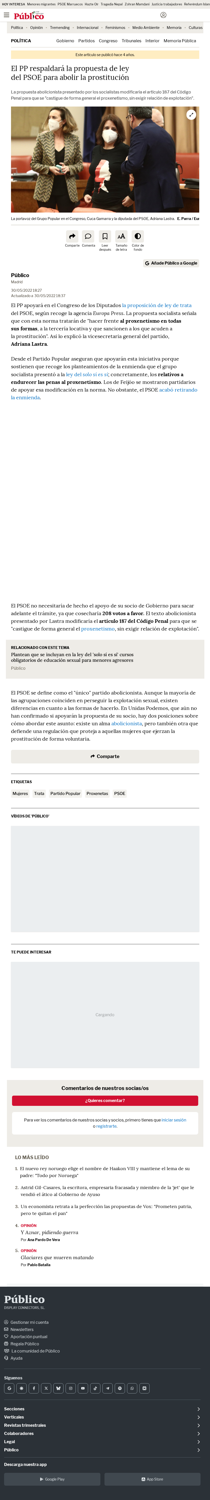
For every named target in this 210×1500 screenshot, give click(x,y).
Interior (152, 40)
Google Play (55, 1479)
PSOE (119, 793)
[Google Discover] (21, 1388)
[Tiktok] (95, 1388)
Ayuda (16, 1358)
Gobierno (65, 40)
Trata (39, 793)
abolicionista (126, 723)
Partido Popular (65, 793)
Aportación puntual (28, 1336)
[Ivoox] (144, 1388)
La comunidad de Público (35, 1351)
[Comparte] (72, 236)
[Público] (96, 16)
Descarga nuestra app (25, 1464)
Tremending (60, 27)
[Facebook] (34, 1388)
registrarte (106, 1126)
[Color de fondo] (138, 236)
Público (20, 275)
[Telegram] (107, 1388)
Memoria (174, 27)
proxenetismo (98, 628)
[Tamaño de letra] (121, 236)
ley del (87, 374)
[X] (46, 1388)
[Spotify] (120, 1388)
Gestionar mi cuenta (29, 1322)
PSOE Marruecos (70, 4)
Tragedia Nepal (112, 4)
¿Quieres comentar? (105, 1100)
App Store (155, 1479)
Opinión (36, 27)
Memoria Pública (180, 40)
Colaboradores (19, 1433)
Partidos (86, 40)
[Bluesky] (58, 1388)
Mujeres (20, 793)
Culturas (196, 27)
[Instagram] (71, 1388)
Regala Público (24, 1343)
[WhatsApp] (132, 1388)
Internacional (87, 27)
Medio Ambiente (146, 27)
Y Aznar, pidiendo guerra (49, 1232)
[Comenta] (88, 236)
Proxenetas (97, 793)
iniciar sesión (174, 1120)
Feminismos (115, 27)
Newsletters (22, 1329)
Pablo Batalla (38, 1265)
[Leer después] (105, 236)
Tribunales (131, 40)
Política (17, 27)
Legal (9, 1441)
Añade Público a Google (174, 263)
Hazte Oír (92, 4)
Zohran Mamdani (137, 4)
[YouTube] (83, 1388)
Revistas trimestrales (25, 1425)
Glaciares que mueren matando (57, 1257)
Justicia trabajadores (167, 4)
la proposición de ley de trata (157, 305)
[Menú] (6, 15)
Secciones (14, 1409)
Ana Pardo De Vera (43, 1239)
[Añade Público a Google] (9, 1388)
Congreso (108, 40)
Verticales (14, 1417)
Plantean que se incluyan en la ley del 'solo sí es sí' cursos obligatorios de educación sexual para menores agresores (72, 657)
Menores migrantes (41, 4)
